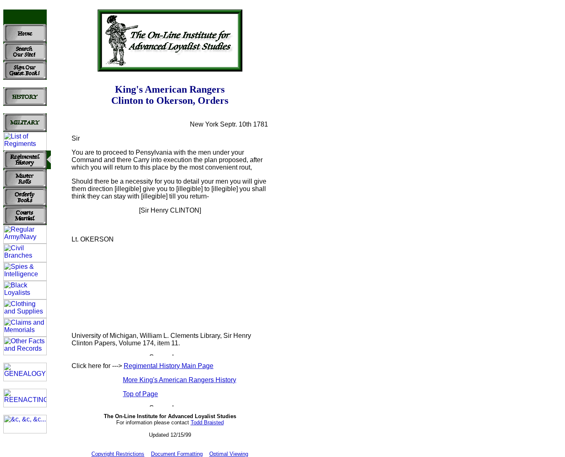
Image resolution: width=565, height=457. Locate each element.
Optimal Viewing (228, 454)
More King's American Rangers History (179, 379)
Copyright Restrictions (117, 454)
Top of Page (140, 393)
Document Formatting (177, 454)
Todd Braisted (207, 422)
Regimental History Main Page (168, 365)
